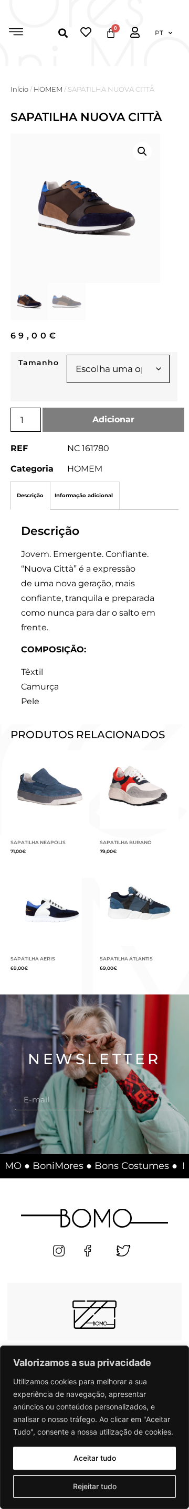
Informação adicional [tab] (84, 495)
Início (19, 89)
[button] (16, 33)
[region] (94, 1427)
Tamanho (38, 362)
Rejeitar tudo (95, 1486)
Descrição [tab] (30, 495)
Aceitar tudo (95, 1457)
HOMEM (48, 89)
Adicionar (113, 419)
